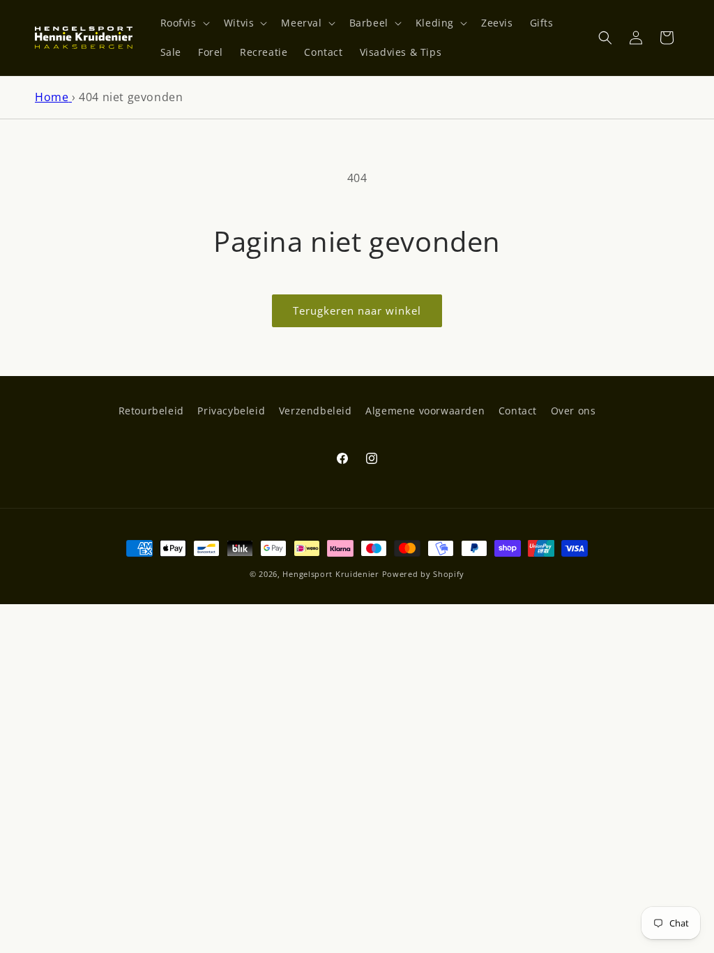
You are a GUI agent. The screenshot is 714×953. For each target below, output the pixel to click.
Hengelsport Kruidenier (330, 574)
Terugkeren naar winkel (357, 310)
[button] (183, 23)
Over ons (573, 410)
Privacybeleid (231, 410)
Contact (518, 410)
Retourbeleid (151, 410)
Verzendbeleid (315, 410)
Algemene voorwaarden (425, 410)
